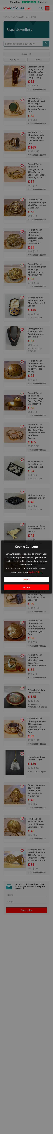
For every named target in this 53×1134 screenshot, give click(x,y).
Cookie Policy (35, 571)
